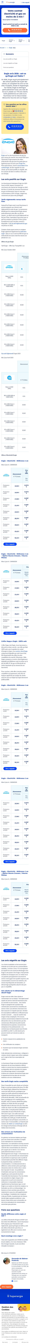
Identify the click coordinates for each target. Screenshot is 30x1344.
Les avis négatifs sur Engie (10, 63)
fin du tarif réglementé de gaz (18, 223)
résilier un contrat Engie (16, 1123)
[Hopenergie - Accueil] (10, 3)
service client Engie (22, 651)
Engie (3, 40)
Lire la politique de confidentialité (9, 1337)
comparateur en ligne (9, 117)
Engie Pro (22, 163)
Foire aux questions (8, 67)
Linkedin (16, 1281)
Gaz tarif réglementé (7, 353)
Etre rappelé (25, 2)
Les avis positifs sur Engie (10, 59)
